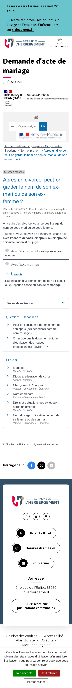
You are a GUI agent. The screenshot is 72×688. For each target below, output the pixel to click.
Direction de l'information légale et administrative (31, 444)
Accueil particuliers (17, 146)
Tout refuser (49, 673)
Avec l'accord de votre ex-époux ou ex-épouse (33, 253)
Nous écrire (40, 563)
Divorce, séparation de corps (32, 376)
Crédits (47, 640)
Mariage (18, 367)
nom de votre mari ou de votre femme (27, 227)
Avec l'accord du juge (24, 264)
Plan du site (25, 640)
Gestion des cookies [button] (21, 636)
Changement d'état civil (28, 385)
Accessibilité (53, 636)
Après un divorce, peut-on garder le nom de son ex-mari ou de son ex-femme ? (35, 155)
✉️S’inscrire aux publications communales (36, 606)
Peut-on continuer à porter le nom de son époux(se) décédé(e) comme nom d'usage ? (36, 329)
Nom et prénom (30, 150)
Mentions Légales (36, 645)
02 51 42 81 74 (40, 533)
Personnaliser (36, 681)
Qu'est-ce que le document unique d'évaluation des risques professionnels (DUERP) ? (35, 342)
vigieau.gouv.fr (23, 29)
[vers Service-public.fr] (41, 136)
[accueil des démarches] (36, 117)
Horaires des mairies (40, 548)
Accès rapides (59, 46)
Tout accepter (24, 673)
